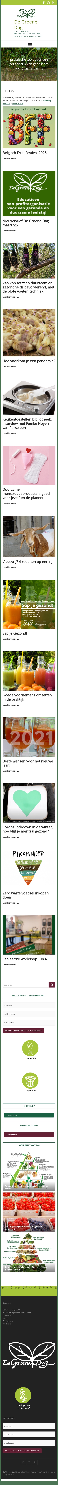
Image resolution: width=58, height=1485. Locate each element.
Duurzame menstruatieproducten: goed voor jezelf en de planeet (26, 493)
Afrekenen (7, 1324)
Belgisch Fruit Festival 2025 (25, 152)
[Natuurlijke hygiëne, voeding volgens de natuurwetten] (29, 1212)
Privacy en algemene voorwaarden (17, 1312)
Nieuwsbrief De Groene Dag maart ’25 (26, 222)
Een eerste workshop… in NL (26, 959)
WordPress (41, 1472)
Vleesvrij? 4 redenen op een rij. (28, 561)
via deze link (17, 103)
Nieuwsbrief (12, 1134)
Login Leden (12, 1115)
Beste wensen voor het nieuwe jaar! (28, 763)
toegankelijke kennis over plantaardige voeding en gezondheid (29, 63)
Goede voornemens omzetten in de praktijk (27, 697)
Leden (5, 1318)
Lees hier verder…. (11, 158)
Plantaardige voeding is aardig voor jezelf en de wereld (26, 1187)
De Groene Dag (9, 1472)
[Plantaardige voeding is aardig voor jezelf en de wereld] (29, 1171)
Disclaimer (7, 1315)
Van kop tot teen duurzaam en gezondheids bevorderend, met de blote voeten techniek (28, 287)
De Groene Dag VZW (11, 1310)
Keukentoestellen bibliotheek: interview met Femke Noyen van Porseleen (27, 423)
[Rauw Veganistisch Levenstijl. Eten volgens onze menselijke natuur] (29, 1252)
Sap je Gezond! (15, 633)
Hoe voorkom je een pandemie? (29, 360)
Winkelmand (8, 1321)
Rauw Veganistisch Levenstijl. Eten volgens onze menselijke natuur (27, 1268)
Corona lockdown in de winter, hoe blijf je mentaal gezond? (28, 829)
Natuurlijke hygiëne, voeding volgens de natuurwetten (23, 1227)
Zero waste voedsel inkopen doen (26, 895)
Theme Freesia (30, 1472)
